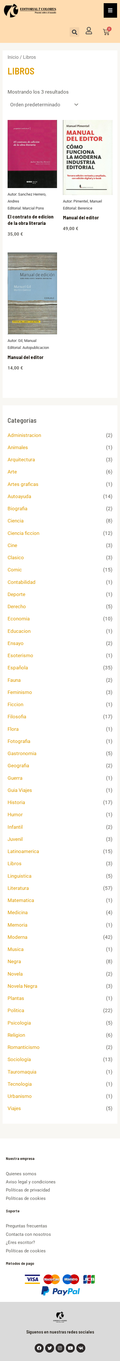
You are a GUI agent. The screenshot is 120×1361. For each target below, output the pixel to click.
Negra (14, 961)
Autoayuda (19, 496)
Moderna (17, 937)
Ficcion (15, 704)
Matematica (21, 900)
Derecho (17, 606)
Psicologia (19, 1023)
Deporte (16, 594)
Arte (12, 472)
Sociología (19, 1059)
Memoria (17, 925)
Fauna (14, 680)
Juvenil (15, 839)
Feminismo (20, 692)
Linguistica (19, 876)
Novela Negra (22, 986)
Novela (15, 974)
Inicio (13, 57)
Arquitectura (21, 459)
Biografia (17, 508)
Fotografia (19, 741)
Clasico (16, 557)
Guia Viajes (20, 790)
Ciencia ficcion (23, 533)
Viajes (14, 1108)
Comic (15, 570)
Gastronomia (22, 753)
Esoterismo (20, 655)
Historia (16, 802)
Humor (15, 814)
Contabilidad (22, 582)
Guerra (15, 778)
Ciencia (16, 521)
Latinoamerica (23, 851)
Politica (16, 1010)
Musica (16, 949)
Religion (16, 1035)
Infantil (15, 827)
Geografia (18, 765)
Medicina (18, 912)
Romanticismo (24, 1047)
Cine (12, 545)
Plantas (16, 998)
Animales (18, 447)
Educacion (19, 631)
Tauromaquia (22, 1072)
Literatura (18, 888)
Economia (19, 619)
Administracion (24, 435)
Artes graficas (23, 484)
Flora (13, 729)
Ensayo (16, 643)
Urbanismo (20, 1096)
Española (18, 668)
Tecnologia (20, 1084)
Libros (15, 863)
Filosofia (17, 716)
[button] (74, 32)
